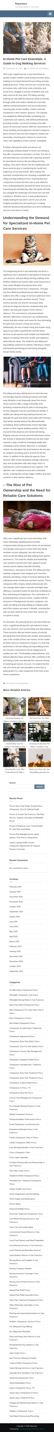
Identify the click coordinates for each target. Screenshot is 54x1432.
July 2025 (13, 922)
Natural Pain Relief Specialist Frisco (24, 1295)
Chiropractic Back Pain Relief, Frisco (24, 1041)
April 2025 (13, 936)
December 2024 (16, 956)
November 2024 (16, 961)
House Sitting (14, 1204)
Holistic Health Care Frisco (20, 1189)
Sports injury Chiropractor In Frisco (23, 1393)
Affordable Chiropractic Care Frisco (23, 995)
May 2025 (13, 931)
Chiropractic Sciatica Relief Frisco (23, 1083)
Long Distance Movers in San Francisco (25, 1255)
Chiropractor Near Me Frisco (21, 1093)
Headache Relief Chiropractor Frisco (24, 1176)
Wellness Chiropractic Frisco (21, 1411)
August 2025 (14, 917)
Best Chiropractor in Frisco (20, 1018)
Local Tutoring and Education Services (25, 1250)
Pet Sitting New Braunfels (19, 1331)
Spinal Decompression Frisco (21, 1378)
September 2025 (16, 912)
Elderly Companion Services (21, 1114)
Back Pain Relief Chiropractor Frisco (24, 1005)
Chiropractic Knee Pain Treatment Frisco (26, 1073)
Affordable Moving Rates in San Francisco (26, 1000)
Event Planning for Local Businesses (24, 1124)
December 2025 (16, 897)
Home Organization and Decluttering (24, 1194)
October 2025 (15, 907)
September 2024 (16, 971)
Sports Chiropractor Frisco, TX (22, 1388)
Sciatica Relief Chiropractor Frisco (23, 1363)
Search (12, 783)
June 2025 (13, 926)
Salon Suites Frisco (17, 1353)
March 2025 (14, 941)
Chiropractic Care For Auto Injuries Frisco (26, 1046)
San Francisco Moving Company (22, 1358)
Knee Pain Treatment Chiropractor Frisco (26, 1214)
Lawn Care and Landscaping (21, 1227)
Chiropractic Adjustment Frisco (22, 1036)
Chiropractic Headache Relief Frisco (24, 1060)
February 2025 (15, 946)
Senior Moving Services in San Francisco (26, 1368)
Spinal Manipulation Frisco (20, 1383)
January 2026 (15, 892)
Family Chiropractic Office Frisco (22, 1142)
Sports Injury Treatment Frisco (21, 1398)
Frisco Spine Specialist (18, 1157)
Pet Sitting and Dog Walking (38, 68)
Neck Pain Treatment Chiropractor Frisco (26, 1300)
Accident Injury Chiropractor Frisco (23, 990)
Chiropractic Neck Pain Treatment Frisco (26, 1078)
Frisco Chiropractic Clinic (19, 1152)
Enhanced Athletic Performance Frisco (25, 1119)
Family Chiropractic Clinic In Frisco (23, 1137)
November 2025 (16, 902)
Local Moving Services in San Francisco (25, 1245)
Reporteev (21, 3)
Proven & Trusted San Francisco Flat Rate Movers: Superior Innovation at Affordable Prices (26, 817)
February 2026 (15, 887)
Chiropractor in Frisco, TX (20, 1088)
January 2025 (15, 951)
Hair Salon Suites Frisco (19, 1171)
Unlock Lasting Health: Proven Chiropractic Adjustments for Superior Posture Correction (24, 845)
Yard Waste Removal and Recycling (24, 1416)
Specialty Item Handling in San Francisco (26, 1373)
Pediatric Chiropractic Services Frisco (24, 1321)
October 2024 (15, 966)
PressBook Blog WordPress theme (31, 1429)
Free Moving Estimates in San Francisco (26, 1147)
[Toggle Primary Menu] (50, 13)
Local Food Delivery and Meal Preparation (26, 1240)
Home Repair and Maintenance (22, 1199)
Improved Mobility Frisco (19, 1209)
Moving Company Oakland (20, 1268)
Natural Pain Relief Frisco (19, 1290)
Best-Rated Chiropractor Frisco (22, 1023)
